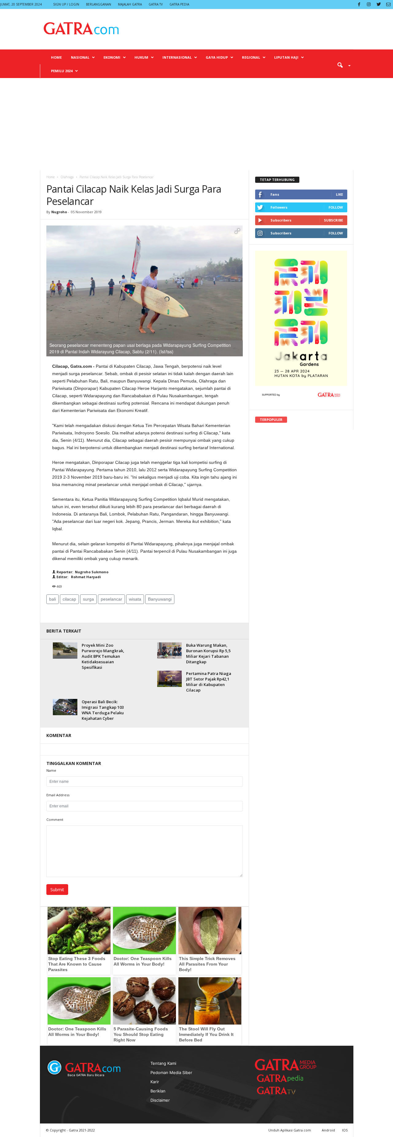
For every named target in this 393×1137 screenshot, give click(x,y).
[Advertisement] (196, 124)
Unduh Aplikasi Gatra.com (290, 1130)
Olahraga (67, 177)
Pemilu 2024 (61, 71)
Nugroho (59, 212)
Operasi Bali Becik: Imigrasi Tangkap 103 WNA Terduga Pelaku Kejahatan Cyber (103, 710)
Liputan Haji (286, 57)
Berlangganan (98, 4)
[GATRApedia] (282, 1078)
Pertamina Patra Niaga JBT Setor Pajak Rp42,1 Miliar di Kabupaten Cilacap (208, 682)
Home (56, 57)
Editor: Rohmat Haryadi (78, 576)
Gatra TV (156, 4)
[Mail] (388, 4)
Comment (54, 819)
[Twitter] (378, 4)
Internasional (177, 57)
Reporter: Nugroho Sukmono (82, 572)
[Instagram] (368, 4)
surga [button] (88, 599)
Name (51, 770)
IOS (345, 1130)
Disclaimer (160, 1100)
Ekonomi (111, 57)
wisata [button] (135, 599)
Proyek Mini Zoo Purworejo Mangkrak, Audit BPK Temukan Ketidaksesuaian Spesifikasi (103, 656)
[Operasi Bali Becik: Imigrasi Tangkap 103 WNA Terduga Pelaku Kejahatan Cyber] (65, 707)
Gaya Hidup (217, 57)
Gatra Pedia (179, 4)
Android (328, 1130)
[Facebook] (359, 4)
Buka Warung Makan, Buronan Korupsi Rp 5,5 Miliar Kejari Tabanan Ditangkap (208, 653)
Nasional (80, 57)
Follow (336, 207)
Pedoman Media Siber (171, 1072)
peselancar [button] (111, 599)
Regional (251, 57)
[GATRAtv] (282, 1090)
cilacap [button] (69, 599)
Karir (154, 1081)
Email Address (57, 795)
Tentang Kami (163, 1063)
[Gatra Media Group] (285, 1064)
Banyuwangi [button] (160, 599)
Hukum (141, 57)
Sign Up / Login (66, 4)
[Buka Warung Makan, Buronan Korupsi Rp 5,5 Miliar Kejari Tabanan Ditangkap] (169, 650)
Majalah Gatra (130, 4)
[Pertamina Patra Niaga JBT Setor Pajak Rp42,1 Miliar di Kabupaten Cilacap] (169, 679)
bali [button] (52, 599)
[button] (341, 65)
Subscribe (333, 220)
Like (339, 194)
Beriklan (157, 1090)
